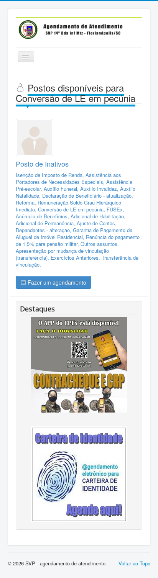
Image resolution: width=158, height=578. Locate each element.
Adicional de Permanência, (46, 223)
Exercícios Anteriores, (76, 257)
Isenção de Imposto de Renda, (51, 174)
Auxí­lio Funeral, (62, 188)
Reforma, (27, 202)
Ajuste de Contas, (97, 223)
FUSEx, (115, 209)
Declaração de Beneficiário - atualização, (87, 195)
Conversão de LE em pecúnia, (72, 209)
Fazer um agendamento (56, 282)
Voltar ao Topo (134, 563)
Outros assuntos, (100, 243)
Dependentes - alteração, (44, 230)
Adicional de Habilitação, (98, 216)
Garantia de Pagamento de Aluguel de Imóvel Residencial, (74, 233)
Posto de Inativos (42, 164)
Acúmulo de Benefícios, (43, 216)
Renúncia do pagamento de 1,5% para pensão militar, (78, 240)
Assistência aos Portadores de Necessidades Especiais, (68, 178)
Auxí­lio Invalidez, (100, 188)
